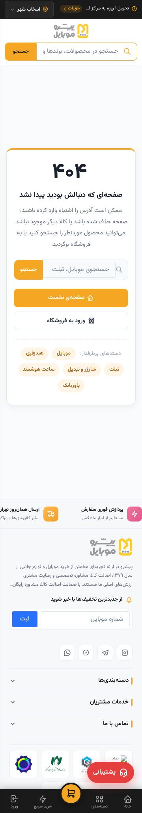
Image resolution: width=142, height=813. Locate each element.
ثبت (25, 619)
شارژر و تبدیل (82, 369)
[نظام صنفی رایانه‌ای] (55, 764)
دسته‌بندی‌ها (113, 680)
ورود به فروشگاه (66, 320)
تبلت (114, 369)
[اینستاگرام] (125, 653)
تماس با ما (116, 723)
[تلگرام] (105, 653)
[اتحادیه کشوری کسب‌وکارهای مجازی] (87, 764)
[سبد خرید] (71, 794)
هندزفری (34, 353)
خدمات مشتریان (109, 702)
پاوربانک (71, 386)
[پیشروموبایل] (71, 31)
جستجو (21, 51)
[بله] (86, 653)
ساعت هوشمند (38, 369)
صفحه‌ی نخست (66, 297)
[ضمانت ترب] (23, 764)
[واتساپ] (67, 653)
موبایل (64, 353)
